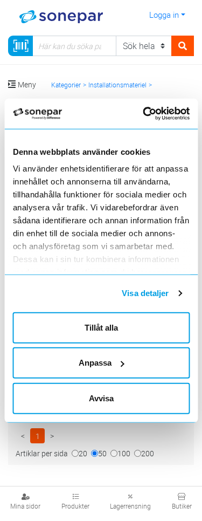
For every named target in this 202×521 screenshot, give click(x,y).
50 (102, 453)
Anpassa (95, 362)
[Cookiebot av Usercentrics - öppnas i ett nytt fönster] (157, 114)
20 (83, 453)
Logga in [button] (164, 14)
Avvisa (101, 397)
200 (147, 453)
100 (123, 453)
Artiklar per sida (42, 453)
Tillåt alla (101, 327)
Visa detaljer (145, 293)
